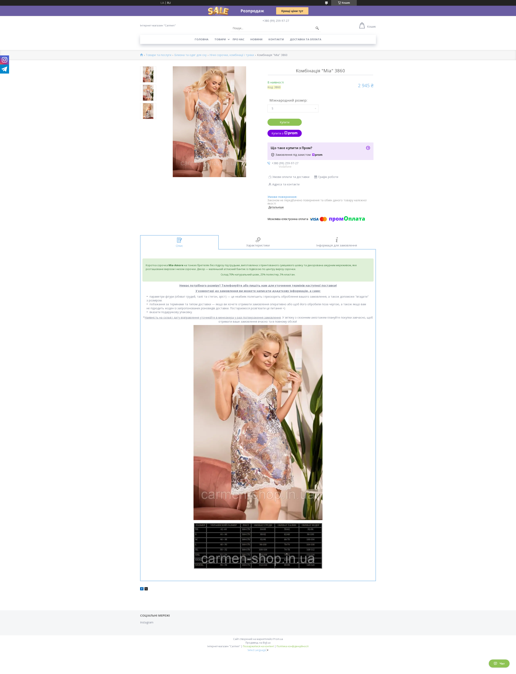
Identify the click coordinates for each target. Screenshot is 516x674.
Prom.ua (278, 639)
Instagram (146, 622)
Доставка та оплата (305, 39)
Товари (220, 39)
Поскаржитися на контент (258, 646)
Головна (201, 39)
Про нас (238, 39)
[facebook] (142, 589)
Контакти (276, 39)
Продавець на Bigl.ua (258, 642)
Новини (256, 39)
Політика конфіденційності (293, 646)
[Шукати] (317, 28)
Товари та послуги (158, 55)
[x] (146, 589)
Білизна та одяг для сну (190, 55)
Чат (502, 663)
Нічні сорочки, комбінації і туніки (231, 55)
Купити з (277, 133)
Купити (284, 122)
